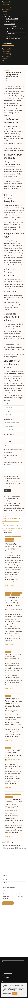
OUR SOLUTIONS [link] (9, 24)
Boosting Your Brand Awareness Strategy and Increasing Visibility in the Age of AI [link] (14, 603)
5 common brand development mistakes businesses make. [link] (11, 518)
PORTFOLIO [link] (9, 36)
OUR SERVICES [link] (8, 973)
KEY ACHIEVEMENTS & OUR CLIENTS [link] (14, 30)
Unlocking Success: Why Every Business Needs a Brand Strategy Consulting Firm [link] (13, 703)
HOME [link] (6, 14)
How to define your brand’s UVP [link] (13, 655)
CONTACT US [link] (7, 44)
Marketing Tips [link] (16, 536)
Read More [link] (9, 585)
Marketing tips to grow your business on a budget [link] (13, 546)
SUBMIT (7, 490)
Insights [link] (7, 595)
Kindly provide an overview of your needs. (13, 463)
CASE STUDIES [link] (10, 34)
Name (4, 883)
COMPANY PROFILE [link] (12, 19)
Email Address (8, 419)
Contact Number (9, 427)
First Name (7, 404)
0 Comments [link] (7, 82)
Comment (5, 875)
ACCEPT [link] (15, 993)
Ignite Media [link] (13, 373)
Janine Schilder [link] (9, 609)
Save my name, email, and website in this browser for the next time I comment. (13, 896)
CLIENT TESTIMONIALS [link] (13, 39)
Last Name (7, 411)
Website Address (9, 442)
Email (4, 890)
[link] (14, 7)
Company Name (9, 434)
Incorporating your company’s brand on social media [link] (13, 802)
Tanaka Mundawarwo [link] (10, 550)
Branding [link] (6, 70)
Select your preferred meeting (13, 449)
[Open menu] (3, 61)
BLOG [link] (5, 975)
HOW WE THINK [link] (11, 21)
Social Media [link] (9, 797)
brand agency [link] (19, 371)
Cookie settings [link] (7, 993)
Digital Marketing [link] (16, 593)
